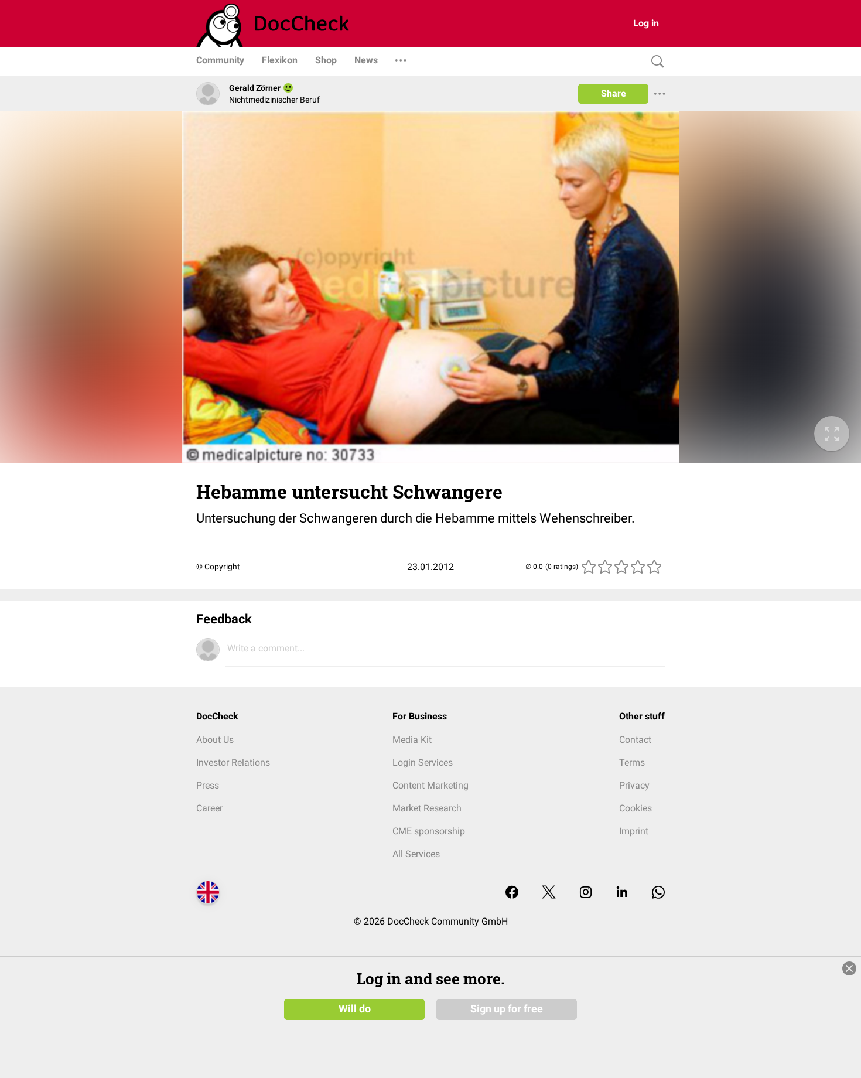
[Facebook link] (511, 893)
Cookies (635, 808)
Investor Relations (233, 762)
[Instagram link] (585, 893)
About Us (215, 739)
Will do (355, 1009)
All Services (416, 853)
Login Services (422, 762)
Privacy (634, 785)
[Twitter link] (549, 893)
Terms (632, 762)
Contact (635, 739)
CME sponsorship (428, 831)
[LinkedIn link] (622, 893)
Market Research (427, 808)
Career (209, 808)
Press (207, 785)
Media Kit (412, 739)
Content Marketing (430, 785)
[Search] (655, 62)
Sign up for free (506, 1009)
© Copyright (218, 566)
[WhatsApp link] (658, 893)
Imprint (633, 831)
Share (613, 93)
